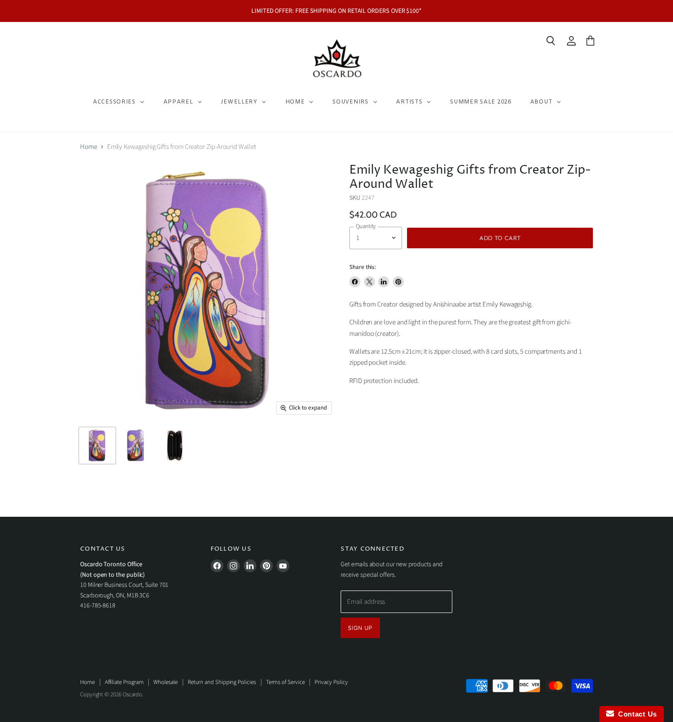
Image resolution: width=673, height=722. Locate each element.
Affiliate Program (124, 682)
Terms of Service (285, 682)
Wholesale (165, 682)
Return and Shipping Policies (222, 682)
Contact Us (635, 714)
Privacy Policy (331, 682)
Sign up (360, 627)
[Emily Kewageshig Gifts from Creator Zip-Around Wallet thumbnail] (97, 445)
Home (88, 147)
